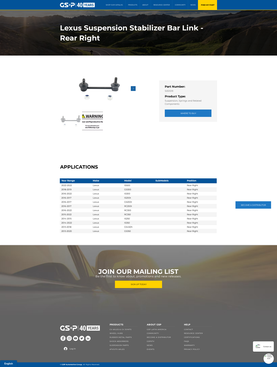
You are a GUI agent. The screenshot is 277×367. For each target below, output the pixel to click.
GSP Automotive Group (72, 364)
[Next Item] (133, 88)
